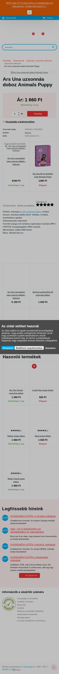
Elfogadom (8, 348)
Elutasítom (50, 348)
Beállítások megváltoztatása (29, 348)
